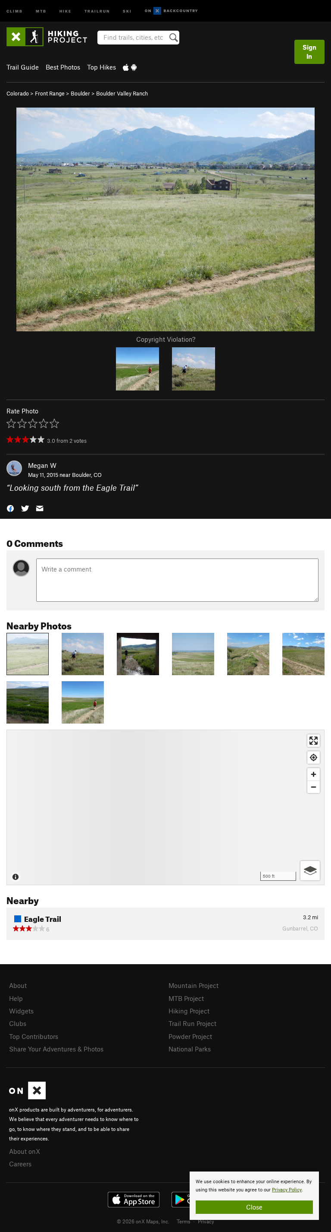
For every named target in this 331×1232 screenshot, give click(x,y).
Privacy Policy (287, 1190)
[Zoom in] (313, 774)
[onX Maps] (27, 1097)
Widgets (21, 1011)
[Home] (51, 36)
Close (254, 1207)
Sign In (309, 51)
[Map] (165, 807)
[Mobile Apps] (130, 67)
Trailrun (97, 10)
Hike (65, 10)
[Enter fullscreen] (313, 740)
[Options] (310, 870)
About (18, 985)
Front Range (50, 93)
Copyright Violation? (165, 339)
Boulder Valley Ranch (122, 93)
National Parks (190, 1049)
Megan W (42, 465)
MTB (41, 10)
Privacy (206, 1221)
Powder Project (190, 1036)
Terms (183, 1221)
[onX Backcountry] (171, 11)
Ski (127, 10)
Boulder (80, 93)
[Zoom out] (313, 787)
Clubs (17, 1023)
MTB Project (186, 998)
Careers (20, 1164)
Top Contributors (33, 1036)
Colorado (17, 93)
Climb (14, 10)
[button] (10, 508)
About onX (24, 1151)
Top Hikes (101, 67)
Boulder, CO (87, 474)
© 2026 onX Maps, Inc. (143, 1221)
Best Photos (63, 67)
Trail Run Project (192, 1023)
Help (16, 998)
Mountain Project (194, 985)
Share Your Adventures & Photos (56, 1049)
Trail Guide (22, 67)
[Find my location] (313, 757)
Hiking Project (189, 1011)
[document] (254, 1196)
